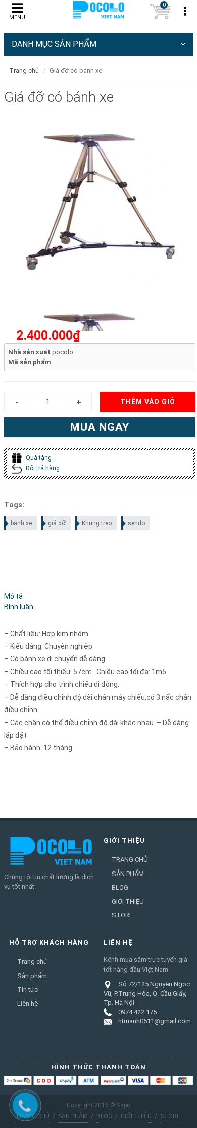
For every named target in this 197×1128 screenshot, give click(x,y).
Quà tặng (38, 458)
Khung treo (97, 523)
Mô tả (13, 596)
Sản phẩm (32, 976)
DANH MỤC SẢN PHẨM (54, 44)
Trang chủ (32, 961)
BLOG (120, 887)
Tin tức (27, 989)
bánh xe (21, 523)
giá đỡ (57, 523)
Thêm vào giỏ (147, 402)
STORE (122, 915)
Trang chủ (24, 70)
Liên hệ (27, 1003)
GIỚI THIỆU (128, 901)
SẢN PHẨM (128, 874)
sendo (136, 523)
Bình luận (18, 607)
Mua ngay (99, 427)
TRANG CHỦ (130, 859)
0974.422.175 (137, 1012)
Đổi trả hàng (42, 468)
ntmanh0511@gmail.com (154, 1021)
